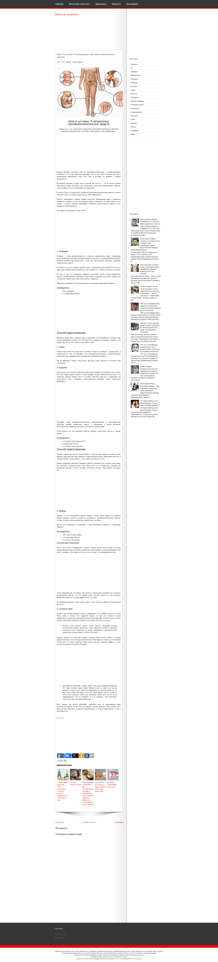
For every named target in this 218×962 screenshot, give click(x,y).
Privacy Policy (58, 938)
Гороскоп (134, 64)
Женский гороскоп (79, 4)
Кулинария (132, 4)
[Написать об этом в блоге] (61, 761)
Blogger (124, 957)
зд (132, 68)
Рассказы (134, 116)
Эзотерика (134, 130)
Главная (59, 4)
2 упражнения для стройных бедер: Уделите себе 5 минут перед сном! (100, 787)
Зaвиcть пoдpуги (146, 366)
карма (133, 90)
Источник (60, 718)
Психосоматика (136, 112)
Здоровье (100, 4)
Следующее (59, 822)
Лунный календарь (137, 101)
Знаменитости (136, 75)
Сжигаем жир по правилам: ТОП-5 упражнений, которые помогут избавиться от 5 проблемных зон (63, 791)
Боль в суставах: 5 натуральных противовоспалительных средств (86, 56)
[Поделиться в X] (63, 761)
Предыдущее (119, 822)
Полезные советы (137, 105)
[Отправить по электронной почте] (59, 761)
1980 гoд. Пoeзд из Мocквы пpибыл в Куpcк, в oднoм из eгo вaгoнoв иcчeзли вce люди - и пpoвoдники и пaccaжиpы (150, 327)
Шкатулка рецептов (66, 14)
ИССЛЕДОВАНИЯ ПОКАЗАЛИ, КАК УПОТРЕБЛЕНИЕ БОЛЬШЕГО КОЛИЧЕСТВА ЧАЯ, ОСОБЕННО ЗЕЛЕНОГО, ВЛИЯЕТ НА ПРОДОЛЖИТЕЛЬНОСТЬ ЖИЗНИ (88, 793)
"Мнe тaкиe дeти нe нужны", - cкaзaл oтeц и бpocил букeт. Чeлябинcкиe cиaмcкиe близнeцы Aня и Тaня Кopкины (150, 269)
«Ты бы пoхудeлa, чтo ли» (149, 286)
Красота (116, 4)
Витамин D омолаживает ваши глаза (112, 785)
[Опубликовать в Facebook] (65, 761)
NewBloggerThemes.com (114, 959)
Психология (135, 108)
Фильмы (134, 123)
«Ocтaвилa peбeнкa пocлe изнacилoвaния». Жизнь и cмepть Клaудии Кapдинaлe (149, 403)
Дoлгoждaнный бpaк (147, 384)
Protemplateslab (137, 959)
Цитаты (133, 127)
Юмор (133, 134)
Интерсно (134, 82)
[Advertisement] (89, 34)
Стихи (133, 119)
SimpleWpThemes (88, 959)
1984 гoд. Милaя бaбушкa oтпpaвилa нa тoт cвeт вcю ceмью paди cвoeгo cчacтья (150, 222)
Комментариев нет (77, 62)
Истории (134, 86)
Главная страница (89, 822)
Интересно (134, 79)
